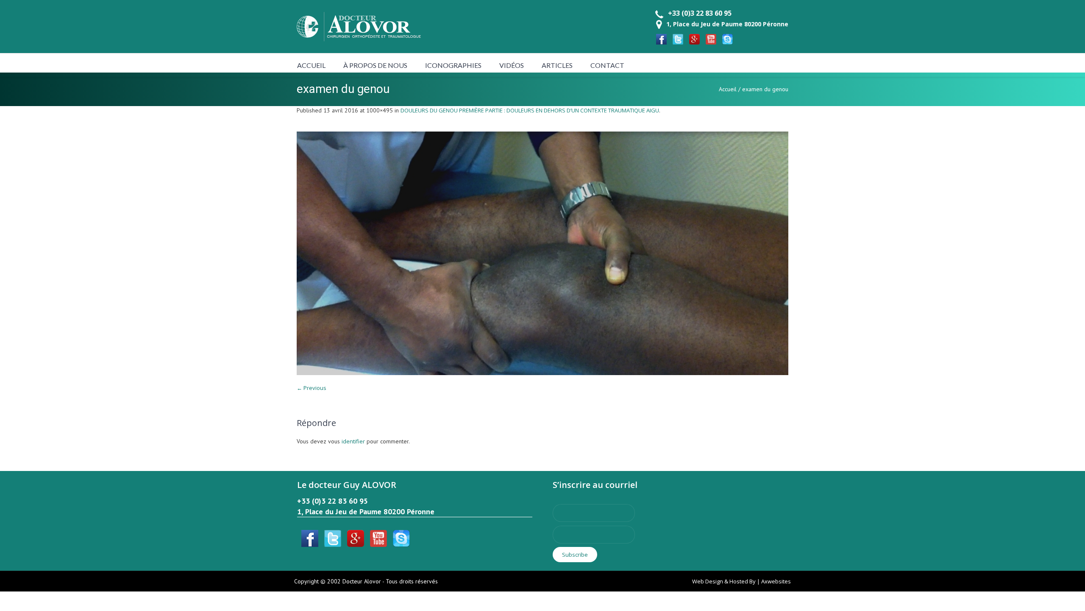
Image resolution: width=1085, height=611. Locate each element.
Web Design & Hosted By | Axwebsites (741, 581)
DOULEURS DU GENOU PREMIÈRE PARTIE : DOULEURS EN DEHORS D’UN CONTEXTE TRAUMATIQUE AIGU (530, 110)
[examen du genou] (542, 253)
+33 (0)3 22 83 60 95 (700, 13)
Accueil (728, 89)
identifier (353, 441)
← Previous (311, 388)
